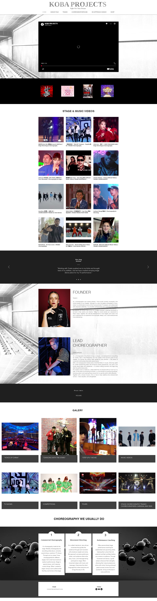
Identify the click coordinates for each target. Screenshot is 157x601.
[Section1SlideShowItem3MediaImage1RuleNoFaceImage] (80, 279)
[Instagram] (96, 589)
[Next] (148, 267)
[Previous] (8, 267)
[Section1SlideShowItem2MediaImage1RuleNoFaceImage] (78, 279)
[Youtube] (99, 589)
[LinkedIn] (101, 589)
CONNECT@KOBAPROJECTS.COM (55, 589)
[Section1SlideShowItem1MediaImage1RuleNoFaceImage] (76, 279)
